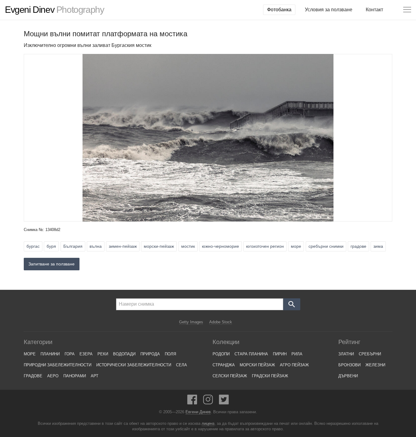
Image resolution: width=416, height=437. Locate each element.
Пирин (280, 354)
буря (51, 246)
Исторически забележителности (133, 365)
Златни (346, 354)
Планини (50, 354)
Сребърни (370, 354)
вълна (96, 246)
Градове (33, 376)
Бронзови (349, 365)
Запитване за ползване (51, 263)
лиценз (208, 423)
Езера (86, 354)
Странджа (224, 365)
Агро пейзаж (294, 365)
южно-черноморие (220, 246)
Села (181, 365)
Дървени (348, 376)
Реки (102, 354)
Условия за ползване (328, 9)
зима (378, 246)
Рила (296, 354)
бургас (33, 246)
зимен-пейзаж (123, 246)
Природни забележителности (57, 365)
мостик (188, 246)
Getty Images (191, 322)
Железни (375, 365)
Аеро (52, 376)
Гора (70, 354)
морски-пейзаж (159, 246)
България (73, 246)
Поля (170, 354)
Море (30, 354)
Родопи (221, 354)
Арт (94, 376)
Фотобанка (279, 9)
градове (358, 246)
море (296, 246)
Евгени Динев (198, 412)
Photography (54, 10)
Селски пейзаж (230, 376)
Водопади (124, 354)
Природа (150, 354)
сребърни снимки (326, 246)
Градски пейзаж (270, 376)
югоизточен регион (265, 246)
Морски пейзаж (257, 365)
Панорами (74, 376)
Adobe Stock (220, 322)
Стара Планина (251, 354)
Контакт (374, 9)
